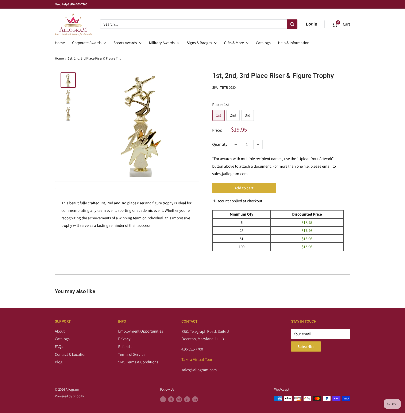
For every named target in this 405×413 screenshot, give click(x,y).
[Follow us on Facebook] (163, 399)
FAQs (59, 346)
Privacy (124, 338)
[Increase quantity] (258, 144)
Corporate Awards (86, 42)
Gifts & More (234, 42)
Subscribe (306, 346)
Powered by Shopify (69, 396)
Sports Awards (125, 42)
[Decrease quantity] (235, 144)
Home (60, 42)
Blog (58, 361)
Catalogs (263, 42)
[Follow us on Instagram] (179, 399)
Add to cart (244, 187)
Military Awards (162, 42)
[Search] (292, 24)
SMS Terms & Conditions (138, 361)
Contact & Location (70, 354)
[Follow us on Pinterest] (187, 399)
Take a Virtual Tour (196, 359)
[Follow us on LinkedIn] (195, 399)
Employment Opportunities (140, 331)
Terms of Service (131, 354)
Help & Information (293, 42)
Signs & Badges (199, 42)
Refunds (124, 346)
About (60, 331)
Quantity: (220, 144)
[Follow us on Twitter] (171, 399)
